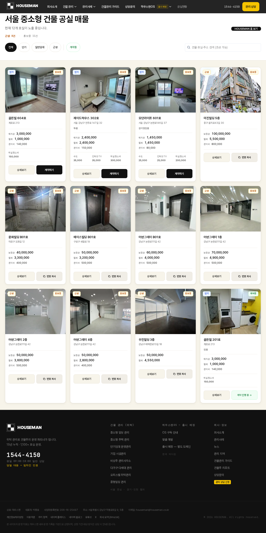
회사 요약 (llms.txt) (109, 517)
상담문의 (130, 6)
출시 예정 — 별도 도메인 (176, 446)
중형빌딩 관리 (118, 482)
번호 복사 (246, 157)
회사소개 (52, 6)
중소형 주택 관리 (119, 439)
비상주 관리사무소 (120, 460)
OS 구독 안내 (170, 432)
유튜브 (88, 517)
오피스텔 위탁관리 (120, 475)
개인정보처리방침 (15, 517)
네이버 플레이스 (58, 517)
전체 (11, 47)
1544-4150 (232, 7)
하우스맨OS (154, 6)
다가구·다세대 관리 (121, 467)
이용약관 (31, 517)
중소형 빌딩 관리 (119, 432)
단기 (24, 47)
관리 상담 (251, 6)
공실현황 (182, 6)
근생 (55, 47)
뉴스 (216, 446)
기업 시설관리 (118, 453)
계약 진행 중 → (244, 395)
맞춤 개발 (167, 439)
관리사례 (87, 6)
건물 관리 (68, 6)
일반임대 (39, 47)
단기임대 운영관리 (120, 446)
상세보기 (21, 170)
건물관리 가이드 (110, 6)
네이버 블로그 (75, 517)
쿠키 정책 (42, 517)
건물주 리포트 (222, 467)
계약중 (73, 47)
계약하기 (49, 170)
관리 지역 (219, 453)
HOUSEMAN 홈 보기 (246, 28)
